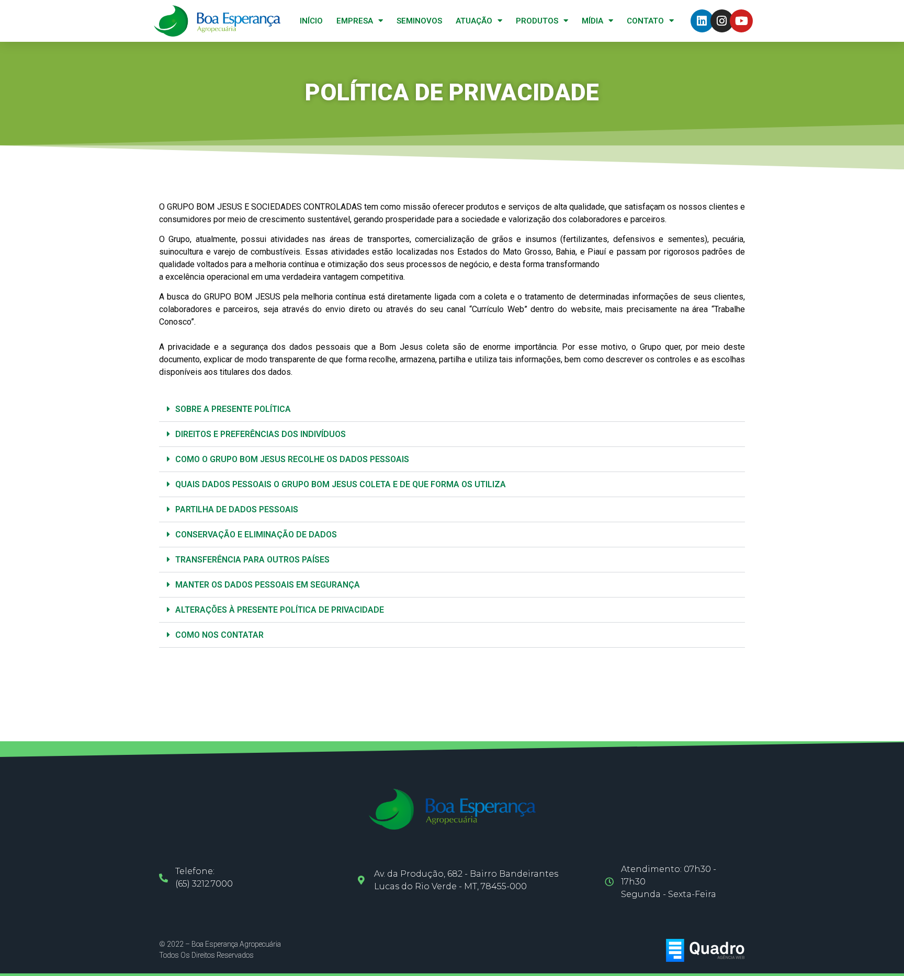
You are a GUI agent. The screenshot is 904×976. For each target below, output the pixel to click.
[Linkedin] (702, 20)
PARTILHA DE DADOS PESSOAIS (236, 509)
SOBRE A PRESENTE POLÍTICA (233, 409)
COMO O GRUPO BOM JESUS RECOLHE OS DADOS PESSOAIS (292, 459)
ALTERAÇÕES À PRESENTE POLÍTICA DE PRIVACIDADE (279, 610)
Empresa (354, 21)
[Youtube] (741, 20)
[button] (452, 409)
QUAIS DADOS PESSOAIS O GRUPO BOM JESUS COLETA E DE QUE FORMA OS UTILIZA (340, 484)
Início (311, 21)
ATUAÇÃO (474, 21)
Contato (645, 21)
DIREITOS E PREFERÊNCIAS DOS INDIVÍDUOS (260, 434)
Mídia (592, 21)
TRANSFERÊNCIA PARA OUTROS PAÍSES (252, 560)
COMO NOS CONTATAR (219, 635)
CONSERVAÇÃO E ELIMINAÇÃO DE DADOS (256, 534)
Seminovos (419, 21)
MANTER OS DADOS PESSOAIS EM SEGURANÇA (267, 585)
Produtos (537, 21)
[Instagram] (721, 20)
